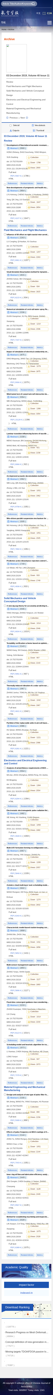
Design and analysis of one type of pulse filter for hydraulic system (28, 1095)
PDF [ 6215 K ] (19, 298)
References (12, 226)
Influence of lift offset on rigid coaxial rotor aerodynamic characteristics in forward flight (28, 235)
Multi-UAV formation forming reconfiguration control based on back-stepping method (28, 848)
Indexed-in (26, 1292)
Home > (5, 29)
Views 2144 (35, 1152)
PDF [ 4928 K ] (20, 836)
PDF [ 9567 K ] (20, 1205)
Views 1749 (35, 581)
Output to (16, 130)
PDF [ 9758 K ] (20, 507)
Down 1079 (35, 366)
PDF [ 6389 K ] (20, 1247)
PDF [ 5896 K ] (20, 990)
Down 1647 (35, 202)
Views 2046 (35, 628)
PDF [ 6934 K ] (20, 632)
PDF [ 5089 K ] (19, 1120)
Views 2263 (35, 257)
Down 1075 (35, 1231)
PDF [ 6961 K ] (20, 260)
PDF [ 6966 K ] (19, 464)
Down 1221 (35, 737)
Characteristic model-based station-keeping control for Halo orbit (28, 927)
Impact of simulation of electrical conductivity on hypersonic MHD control (28, 352)
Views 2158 (35, 453)
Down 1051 (35, 491)
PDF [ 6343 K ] (20, 916)
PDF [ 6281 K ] (20, 749)
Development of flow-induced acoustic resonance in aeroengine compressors (28, 145)
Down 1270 (35, 900)
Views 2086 (35, 743)
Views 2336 (35, 329)
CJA (49, 13)
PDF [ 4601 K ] (20, 711)
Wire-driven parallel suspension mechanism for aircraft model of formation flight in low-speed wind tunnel (28, 518)
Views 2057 (35, 867)
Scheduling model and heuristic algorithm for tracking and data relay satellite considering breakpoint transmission (28, 1045)
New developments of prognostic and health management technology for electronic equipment (28, 188)
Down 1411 (35, 942)
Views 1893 (35, 985)
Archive (11, 29)
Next (22, 117)
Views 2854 (35, 207)
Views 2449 (35, 1194)
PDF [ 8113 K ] (20, 1033)
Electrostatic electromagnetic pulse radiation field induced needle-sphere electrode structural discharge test (28, 810)
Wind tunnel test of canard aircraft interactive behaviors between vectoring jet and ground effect (28, 394)
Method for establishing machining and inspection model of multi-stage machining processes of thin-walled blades (28, 1217)
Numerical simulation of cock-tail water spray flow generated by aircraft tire (28, 309)
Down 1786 (35, 163)
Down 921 (35, 448)
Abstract (18, 148)
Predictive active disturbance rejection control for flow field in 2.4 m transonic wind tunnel (28, 561)
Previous (14, 117)
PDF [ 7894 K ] (20, 549)
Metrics (40, 226)
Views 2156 (35, 1117)
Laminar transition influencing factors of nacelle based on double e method (28, 433)
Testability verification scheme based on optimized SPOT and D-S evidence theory (28, 643)
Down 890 (35, 1112)
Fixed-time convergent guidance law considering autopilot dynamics (28, 1002)
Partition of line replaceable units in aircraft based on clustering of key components (28, 723)
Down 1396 (35, 409)
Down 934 (35, 286)
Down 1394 (35, 785)
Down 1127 (35, 979)
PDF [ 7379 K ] (19, 1075)
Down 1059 (35, 825)
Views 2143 (35, 663)
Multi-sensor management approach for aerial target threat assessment (28, 965)
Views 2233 (35, 1022)
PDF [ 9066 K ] (20, 382)
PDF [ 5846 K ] (20, 873)
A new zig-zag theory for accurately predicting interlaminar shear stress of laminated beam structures (28, 606)
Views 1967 (35, 705)
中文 (38, 13)
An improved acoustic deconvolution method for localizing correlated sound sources (28, 476)
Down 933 (35, 575)
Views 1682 (35, 830)
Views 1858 (35, 947)
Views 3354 (35, 414)
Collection (34, 157)
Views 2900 (35, 168)
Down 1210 (35, 324)
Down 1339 (35, 862)
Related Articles (27, 226)
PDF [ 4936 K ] (19, 586)
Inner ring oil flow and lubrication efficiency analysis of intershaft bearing (28, 1174)
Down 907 (35, 658)
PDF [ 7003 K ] (20, 1163)
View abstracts (40, 125)
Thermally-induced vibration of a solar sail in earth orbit (28, 686)
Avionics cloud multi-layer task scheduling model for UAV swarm (28, 885)
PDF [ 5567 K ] (20, 176)
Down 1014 (35, 623)
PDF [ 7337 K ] (20, 340)
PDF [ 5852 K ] (20, 953)
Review (9, 82)
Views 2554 (35, 791)
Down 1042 (35, 700)
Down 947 (35, 1059)
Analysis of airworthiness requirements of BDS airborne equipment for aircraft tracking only (28, 768)
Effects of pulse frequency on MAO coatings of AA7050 (28, 1132)
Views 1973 (35, 1064)
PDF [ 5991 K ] (19, 674)
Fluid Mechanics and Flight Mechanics (24, 86)
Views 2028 (35, 1237)
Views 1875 (35, 371)
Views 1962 (35, 496)
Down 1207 (35, 252)
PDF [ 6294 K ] (20, 799)
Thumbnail (40, 130)
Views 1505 (35, 538)
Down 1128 (35, 1189)
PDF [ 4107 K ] (20, 218)
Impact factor (26, 1284)
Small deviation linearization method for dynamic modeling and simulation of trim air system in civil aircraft (28, 272)
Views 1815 (35, 292)
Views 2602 (35, 905)
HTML (11, 179)
